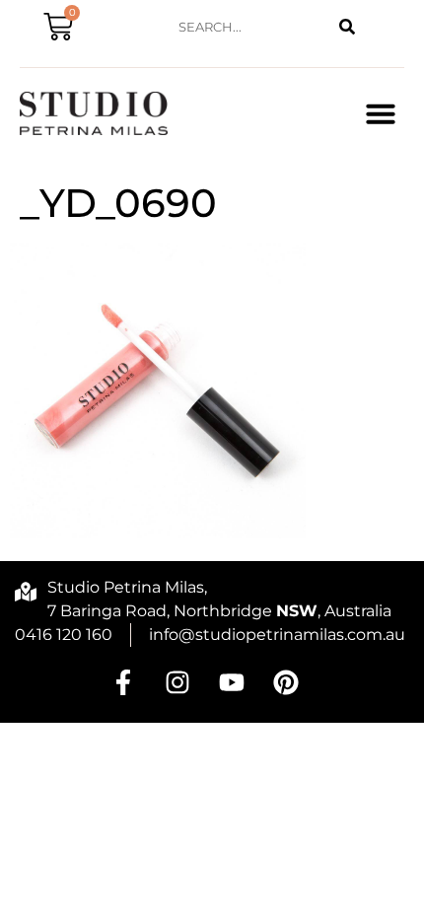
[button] (380, 113)
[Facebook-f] (123, 682)
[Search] (347, 27)
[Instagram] (177, 682)
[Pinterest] (286, 682)
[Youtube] (231, 682)
